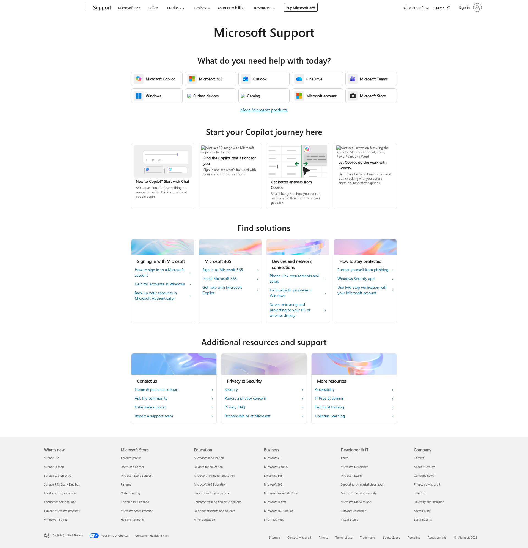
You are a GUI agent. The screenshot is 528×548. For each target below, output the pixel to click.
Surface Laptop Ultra (58, 475)
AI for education (204, 519)
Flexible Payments (133, 519)
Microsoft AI (272, 458)
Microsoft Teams (275, 502)
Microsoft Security (276, 467)
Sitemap (274, 537)
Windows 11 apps (55, 519)
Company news (424, 475)
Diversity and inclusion (429, 502)
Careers (419, 458)
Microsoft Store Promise (137, 511)
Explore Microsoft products (62, 511)
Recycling (414, 537)
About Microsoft (424, 467)
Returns (126, 484)
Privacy (323, 537)
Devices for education (208, 467)
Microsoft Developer (354, 467)
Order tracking (130, 493)
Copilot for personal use (60, 502)
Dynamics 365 (273, 475)
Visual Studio (349, 519)
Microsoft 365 (129, 7)
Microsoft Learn (351, 475)
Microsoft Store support (136, 475)
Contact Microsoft (299, 537)
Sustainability (423, 519)
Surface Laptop (54, 467)
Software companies (354, 511)
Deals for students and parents (214, 511)
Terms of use (344, 537)
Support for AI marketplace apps (362, 484)
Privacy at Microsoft (427, 484)
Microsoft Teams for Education (214, 475)
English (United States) (67, 535)
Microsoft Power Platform (281, 493)
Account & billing (231, 7)
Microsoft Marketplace (356, 502)
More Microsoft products (264, 110)
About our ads (437, 537)
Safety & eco (391, 537)
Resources (262, 7)
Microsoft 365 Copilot (278, 511)
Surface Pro (51, 458)
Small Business (274, 519)
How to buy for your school (211, 493)
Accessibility (422, 511)
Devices (200, 7)
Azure (344, 458)
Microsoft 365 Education (210, 484)
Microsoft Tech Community (358, 493)
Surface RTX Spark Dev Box (62, 484)
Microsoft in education (209, 458)
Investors (420, 493)
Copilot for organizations (60, 493)
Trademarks (368, 537)
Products (174, 7)
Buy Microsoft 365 (300, 7)
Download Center (132, 467)
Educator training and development (217, 502)
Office (153, 7)
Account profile (131, 458)
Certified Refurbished (135, 502)
